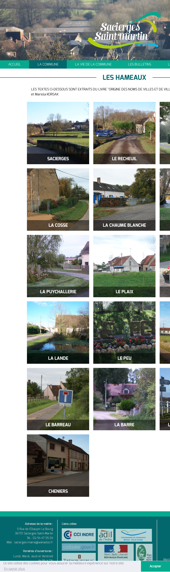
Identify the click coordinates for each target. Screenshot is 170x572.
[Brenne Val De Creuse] (133, 535)
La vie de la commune (93, 64)
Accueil (14, 64)
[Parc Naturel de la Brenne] (144, 554)
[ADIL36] (105, 535)
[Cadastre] (79, 548)
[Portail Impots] (79, 560)
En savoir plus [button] (14, 569)
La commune (48, 64)
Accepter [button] (155, 566)
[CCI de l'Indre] (79, 535)
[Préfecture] (116, 554)
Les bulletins (139, 64)
